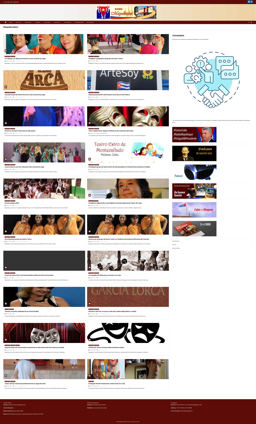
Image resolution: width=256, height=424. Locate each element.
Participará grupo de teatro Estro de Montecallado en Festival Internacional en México (119, 167)
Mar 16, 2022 (93, 169)
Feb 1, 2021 (8, 277)
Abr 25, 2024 (9, 169)
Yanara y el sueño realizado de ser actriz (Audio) (22, 311)
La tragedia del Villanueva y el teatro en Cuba (104, 275)
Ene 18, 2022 (9, 241)
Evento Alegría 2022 (12, 203)
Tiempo (174, 244)
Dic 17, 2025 (92, 61)
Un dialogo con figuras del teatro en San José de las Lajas (25, 58)
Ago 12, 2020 (93, 386)
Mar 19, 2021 (93, 241)
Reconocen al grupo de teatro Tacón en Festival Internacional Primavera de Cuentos (118, 239)
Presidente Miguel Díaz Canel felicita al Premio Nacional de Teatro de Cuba (115, 203)
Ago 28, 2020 (9, 386)
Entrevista (7, 128)
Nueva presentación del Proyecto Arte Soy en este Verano (109, 95)
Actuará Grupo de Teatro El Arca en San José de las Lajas (25, 95)
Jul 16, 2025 (92, 97)
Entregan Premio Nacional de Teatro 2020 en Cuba (106, 384)
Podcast (6, 309)
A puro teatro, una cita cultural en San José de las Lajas (24, 167)
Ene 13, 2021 (9, 313)
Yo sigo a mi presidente (93, 200)
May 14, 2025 (9, 133)
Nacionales (91, 381)
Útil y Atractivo (175, 241)
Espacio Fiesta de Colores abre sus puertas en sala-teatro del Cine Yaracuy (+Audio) (34, 347)
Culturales (7, 56)
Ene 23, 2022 (93, 205)
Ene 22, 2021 (93, 277)
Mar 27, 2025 (93, 133)
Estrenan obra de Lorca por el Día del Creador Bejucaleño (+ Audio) (112, 311)
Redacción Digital (103, 133)
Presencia (11, 309)
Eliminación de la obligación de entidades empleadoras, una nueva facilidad (190, 39)
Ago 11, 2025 (9, 97)
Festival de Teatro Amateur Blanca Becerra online (106, 347)
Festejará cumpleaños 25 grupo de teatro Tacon (105, 58)
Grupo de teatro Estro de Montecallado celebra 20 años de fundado (29, 275)
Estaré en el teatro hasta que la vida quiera (20, 131)
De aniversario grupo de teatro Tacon (18, 239)
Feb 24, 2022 (9, 205)
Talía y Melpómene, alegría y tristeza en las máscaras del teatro (111, 131)
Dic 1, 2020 (92, 313)
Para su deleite (176, 248)
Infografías (90, 22)
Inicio (11, 22)
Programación (79, 22)
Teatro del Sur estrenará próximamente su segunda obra (25, 384)
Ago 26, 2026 (9, 61)
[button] (248, 22)
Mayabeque (13, 56)
